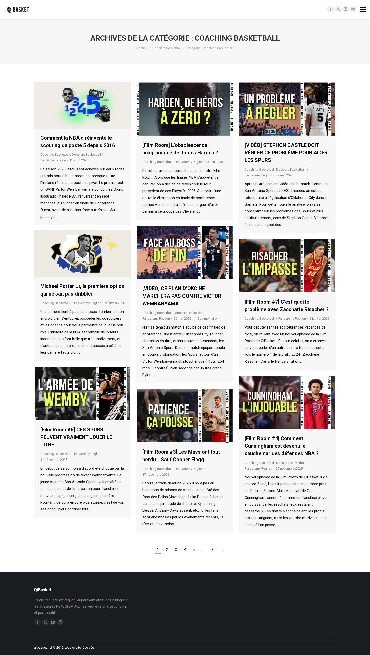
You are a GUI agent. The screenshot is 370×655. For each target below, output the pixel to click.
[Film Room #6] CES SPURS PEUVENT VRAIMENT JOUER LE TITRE (76, 437)
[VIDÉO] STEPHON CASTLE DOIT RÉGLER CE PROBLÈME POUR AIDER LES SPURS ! (286, 152)
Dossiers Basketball (86, 154)
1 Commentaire (206, 318)
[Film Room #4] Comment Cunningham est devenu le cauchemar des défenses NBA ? (282, 445)
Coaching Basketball (55, 154)
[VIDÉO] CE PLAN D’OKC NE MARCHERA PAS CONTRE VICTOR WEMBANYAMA (181, 296)
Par (53, 160)
